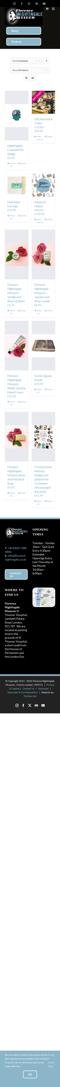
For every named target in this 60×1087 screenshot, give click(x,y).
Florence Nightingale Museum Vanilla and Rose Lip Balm (16, 293)
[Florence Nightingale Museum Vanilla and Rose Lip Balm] (16, 254)
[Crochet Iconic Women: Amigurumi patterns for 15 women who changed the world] (43, 437)
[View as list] (33, 78)
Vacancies (43, 688)
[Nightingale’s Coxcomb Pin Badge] (16, 115)
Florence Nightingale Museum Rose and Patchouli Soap (16, 475)
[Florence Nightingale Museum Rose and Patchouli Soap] (16, 437)
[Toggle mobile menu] (53, 8)
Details (23, 163)
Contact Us (28, 688)
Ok (30, 1074)
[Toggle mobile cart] (47, 8)
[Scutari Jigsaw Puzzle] (43, 345)
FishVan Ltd (30, 696)
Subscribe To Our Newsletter (23, 692)
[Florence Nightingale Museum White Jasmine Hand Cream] (16, 345)
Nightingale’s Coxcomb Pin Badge (15, 150)
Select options (39, 138)
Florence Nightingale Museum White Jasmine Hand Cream (16, 384)
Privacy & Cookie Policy (51, 1061)
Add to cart (12, 164)
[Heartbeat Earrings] (16, 185)
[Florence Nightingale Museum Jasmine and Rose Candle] (43, 254)
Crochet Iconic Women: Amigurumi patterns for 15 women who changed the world (43, 479)
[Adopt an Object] (43, 185)
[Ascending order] (46, 61)
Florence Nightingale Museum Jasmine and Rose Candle (42, 293)
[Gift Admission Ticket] (43, 102)
